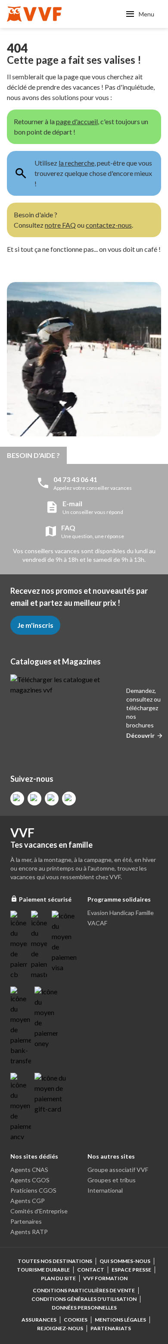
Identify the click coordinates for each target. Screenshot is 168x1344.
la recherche (76, 163)
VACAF (97, 923)
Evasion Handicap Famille (120, 912)
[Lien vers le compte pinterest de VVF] (52, 798)
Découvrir (140, 735)
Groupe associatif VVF (117, 1169)
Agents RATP (29, 1231)
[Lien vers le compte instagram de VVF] (34, 798)
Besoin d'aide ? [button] (33, 455)
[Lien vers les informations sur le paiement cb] (19, 945)
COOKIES (75, 1319)
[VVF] (34, 14)
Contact (90, 1269)
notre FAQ (60, 225)
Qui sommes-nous (125, 1261)
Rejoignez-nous (60, 1328)
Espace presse (131, 1269)
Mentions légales (120, 1319)
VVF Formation (105, 1278)
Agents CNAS (29, 1169)
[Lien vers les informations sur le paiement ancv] (20, 1107)
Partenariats (110, 1328)
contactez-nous (109, 225)
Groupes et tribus (111, 1180)
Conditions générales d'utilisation (84, 1299)
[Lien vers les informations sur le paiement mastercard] (39, 945)
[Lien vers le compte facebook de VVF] (17, 798)
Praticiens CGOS (33, 1190)
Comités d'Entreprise (39, 1211)
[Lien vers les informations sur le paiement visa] (64, 942)
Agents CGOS (30, 1180)
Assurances (39, 1319)
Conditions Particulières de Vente (84, 1290)
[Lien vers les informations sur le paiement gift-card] (51, 1093)
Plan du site (58, 1278)
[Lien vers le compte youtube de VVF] (69, 798)
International (105, 1190)
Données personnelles (84, 1307)
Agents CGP (27, 1200)
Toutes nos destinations (55, 1261)
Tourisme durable (43, 1269)
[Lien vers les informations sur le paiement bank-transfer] (20, 1026)
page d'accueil (77, 121)
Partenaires (26, 1221)
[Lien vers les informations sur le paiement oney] (46, 1018)
